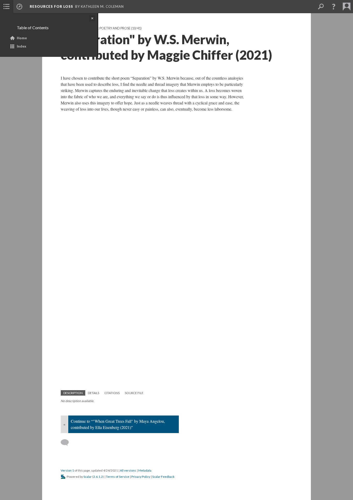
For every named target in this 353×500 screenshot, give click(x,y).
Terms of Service (117, 477)
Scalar (87, 477)
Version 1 (67, 470)
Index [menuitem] (21, 46)
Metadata (144, 470)
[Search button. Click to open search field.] (320, 6)
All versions (128, 470)
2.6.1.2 (98, 477)
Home (22, 38)
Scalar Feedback (163, 477)
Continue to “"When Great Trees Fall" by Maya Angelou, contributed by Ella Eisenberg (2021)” (118, 424)
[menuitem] (6, 6)
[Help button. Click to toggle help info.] (333, 6)
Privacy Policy (140, 477)
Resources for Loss (51, 6)
